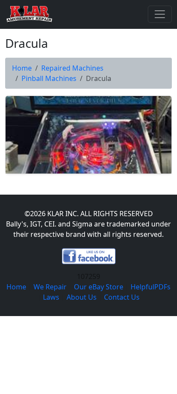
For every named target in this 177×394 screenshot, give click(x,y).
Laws (51, 297)
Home (22, 68)
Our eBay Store (98, 287)
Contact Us (122, 297)
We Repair (50, 287)
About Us (82, 297)
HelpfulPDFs (151, 287)
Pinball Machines (48, 78)
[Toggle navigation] (160, 14)
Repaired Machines (72, 68)
